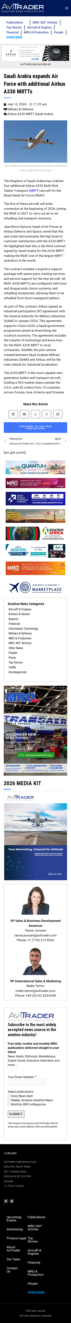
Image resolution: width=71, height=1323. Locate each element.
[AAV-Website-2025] (35, 53)
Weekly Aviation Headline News (31, 1100)
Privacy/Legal (16, 1238)
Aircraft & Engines (39, 27)
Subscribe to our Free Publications (35, 427)
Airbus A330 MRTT (20, 114)
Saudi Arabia (44, 114)
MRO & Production (36, 32)
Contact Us (12, 1269)
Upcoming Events (14, 1218)
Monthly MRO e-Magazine (28, 1104)
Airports (14, 619)
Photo (12, 658)
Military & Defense (20, 109)
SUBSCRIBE (14, 37)
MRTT (34, 190)
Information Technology (23, 628)
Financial (12, 32)
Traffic (12, 667)
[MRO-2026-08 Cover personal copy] (35, 730)
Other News (16, 648)
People (58, 32)
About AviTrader (13, 1248)
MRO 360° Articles (45, 22)
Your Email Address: (22, 1077)
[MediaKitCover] (35, 835)
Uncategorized (18, 672)
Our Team (13, 1259)
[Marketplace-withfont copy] (35, 587)
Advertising (15, 1229)
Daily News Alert (21, 1096)
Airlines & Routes (19, 614)
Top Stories (14, 27)
